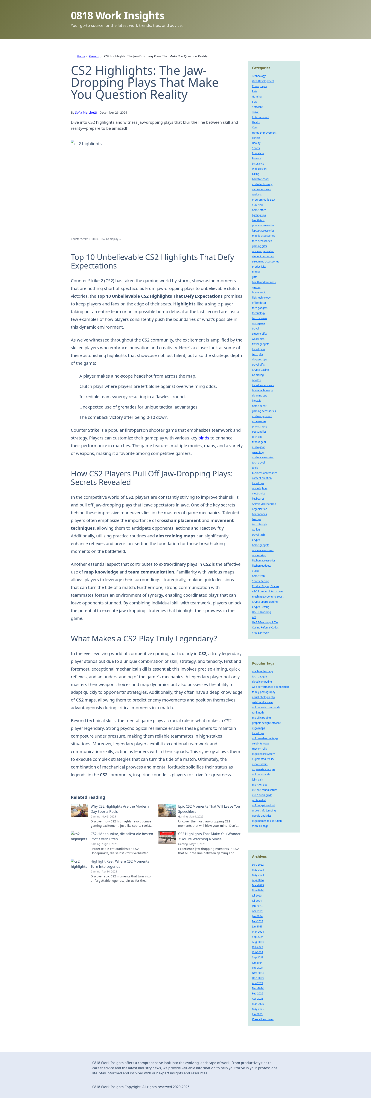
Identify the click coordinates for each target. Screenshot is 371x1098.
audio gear (258, 447)
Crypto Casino (260, 370)
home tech (258, 576)
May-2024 (258, 875)
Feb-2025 (257, 993)
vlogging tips (259, 359)
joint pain (257, 779)
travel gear (258, 349)
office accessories (263, 550)
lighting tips (259, 215)
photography (259, 426)
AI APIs (256, 380)
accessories (259, 421)
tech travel (258, 462)
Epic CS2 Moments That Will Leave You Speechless (209, 809)
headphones (259, 514)
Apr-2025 (257, 998)
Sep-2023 (257, 957)
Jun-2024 (257, 962)
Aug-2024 (258, 880)
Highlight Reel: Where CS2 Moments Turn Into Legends (120, 864)
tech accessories (262, 241)
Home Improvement (264, 132)
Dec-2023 (258, 978)
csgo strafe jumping (264, 810)
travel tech (258, 535)
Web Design (259, 169)
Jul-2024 (257, 901)
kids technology (261, 297)
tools (255, 468)
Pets (254, 91)
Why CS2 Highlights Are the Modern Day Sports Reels (120, 809)
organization (259, 509)
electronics (258, 493)
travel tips (258, 483)
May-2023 (258, 870)
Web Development (263, 81)
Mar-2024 (258, 931)
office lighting (260, 488)
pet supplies (259, 431)
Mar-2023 (258, 885)
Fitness (256, 138)
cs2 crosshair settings (265, 738)
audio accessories (263, 457)
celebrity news (260, 743)
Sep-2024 (257, 937)
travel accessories (263, 385)
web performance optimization (270, 687)
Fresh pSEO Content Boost (267, 596)
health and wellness (264, 282)
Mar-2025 (258, 1004)
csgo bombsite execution (267, 821)
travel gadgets (260, 344)
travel (255, 328)
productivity (259, 266)
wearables (258, 339)
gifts (254, 277)
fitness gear (259, 442)
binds (203, 438)
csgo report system (263, 754)
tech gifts (257, 354)
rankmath (258, 712)
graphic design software (266, 723)
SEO (254, 102)
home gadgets (260, 545)
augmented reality (263, 759)
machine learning (262, 671)
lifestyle (256, 401)
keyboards (258, 498)
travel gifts (258, 364)
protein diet (259, 800)
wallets (256, 529)
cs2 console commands (266, 707)
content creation (262, 478)
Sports (256, 148)
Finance (256, 158)
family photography (263, 692)
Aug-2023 (258, 942)
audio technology (262, 184)
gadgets (257, 194)
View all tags (260, 826)
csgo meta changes (263, 769)
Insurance (258, 163)
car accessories (261, 189)
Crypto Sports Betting (265, 602)
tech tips (257, 437)
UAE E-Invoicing (261, 612)
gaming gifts (259, 246)
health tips (258, 220)
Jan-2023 (257, 906)
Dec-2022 (258, 864)
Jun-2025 (257, 1014)
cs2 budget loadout (263, 805)
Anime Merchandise (264, 504)
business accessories (264, 473)
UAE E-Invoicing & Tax (265, 622)
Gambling (258, 375)
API (254, 617)
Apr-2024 (257, 983)
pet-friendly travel (262, 702)
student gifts (259, 334)
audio (255, 571)
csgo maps (258, 728)
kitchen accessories (263, 560)
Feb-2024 (257, 968)
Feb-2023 (257, 921)
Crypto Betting (260, 607)
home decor (259, 406)
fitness (256, 272)
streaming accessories (265, 261)
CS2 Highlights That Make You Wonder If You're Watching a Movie (209, 836)
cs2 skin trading (261, 718)
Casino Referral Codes (265, 627)
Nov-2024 (258, 890)
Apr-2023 (257, 911)
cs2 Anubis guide (262, 795)
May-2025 (258, 1009)
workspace (258, 323)
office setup (259, 555)
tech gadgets (260, 308)
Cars (255, 127)
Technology (259, 76)
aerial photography (263, 697)
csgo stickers (260, 764)
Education (258, 153)
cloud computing (262, 681)
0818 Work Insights (117, 15)
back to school (260, 179)
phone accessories (263, 225)
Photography (259, 86)
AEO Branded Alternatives (267, 591)
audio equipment (262, 416)
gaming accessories (264, 411)
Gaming (94, 56)
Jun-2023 (257, 926)
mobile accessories (263, 236)
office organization (263, 251)
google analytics (261, 815)
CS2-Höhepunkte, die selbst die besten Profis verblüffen (122, 836)
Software (257, 107)
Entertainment (260, 117)
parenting (258, 452)
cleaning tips (259, 395)
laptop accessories (263, 230)
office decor (259, 303)
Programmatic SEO (263, 199)
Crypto (256, 540)
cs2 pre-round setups (264, 790)
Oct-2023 (257, 947)
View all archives (263, 1019)
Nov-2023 (258, 973)
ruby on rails (259, 748)
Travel (255, 112)
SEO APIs (257, 205)
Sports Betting (260, 581)
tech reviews (259, 318)
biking (255, 174)
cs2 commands (261, 774)
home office (259, 210)
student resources (263, 256)
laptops (256, 519)
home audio (259, 292)
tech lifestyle (259, 524)
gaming (256, 287)
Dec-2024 (258, 988)
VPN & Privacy (260, 632)
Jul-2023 (257, 895)
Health (256, 122)
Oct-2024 (257, 952)
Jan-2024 (257, 916)
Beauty (256, 143)
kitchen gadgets (261, 565)
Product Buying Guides (265, 586)
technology (258, 313)
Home (81, 56)
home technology (262, 390)
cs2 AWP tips (259, 785)
